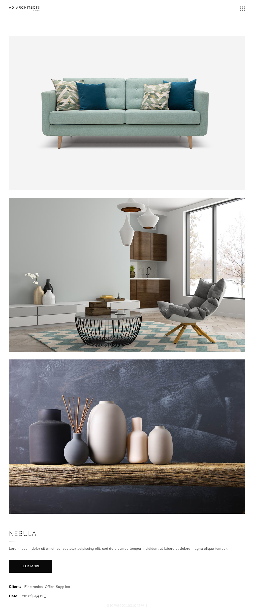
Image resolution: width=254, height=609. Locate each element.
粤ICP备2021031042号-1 (127, 606)
